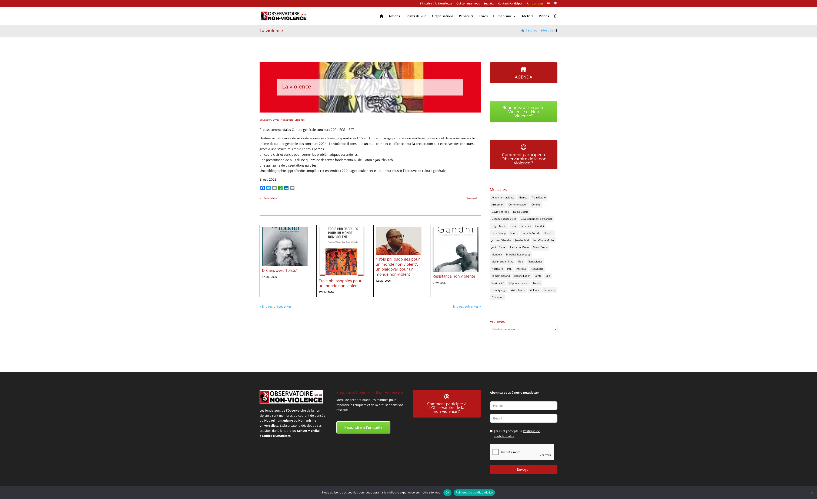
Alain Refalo (539, 197)
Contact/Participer (510, 3)
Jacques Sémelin (501, 240)
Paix (509, 269)
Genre (513, 233)
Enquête (489, 3)
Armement (497, 204)
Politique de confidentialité (474, 492)
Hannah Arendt (530, 233)
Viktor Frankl (518, 290)
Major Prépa (540, 247)
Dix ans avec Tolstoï (279, 270)
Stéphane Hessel (518, 283)
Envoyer (523, 469)
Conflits (535, 204)
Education (265, 119)
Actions (394, 16)
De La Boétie (520, 212)
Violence (300, 119)
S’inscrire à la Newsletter (436, 3)
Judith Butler (498, 247)
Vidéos (544, 16)
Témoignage (498, 290)
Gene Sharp (498, 233)
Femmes (526, 226)
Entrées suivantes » (467, 306)
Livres (483, 16)
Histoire (548, 233)
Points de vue (416, 16)
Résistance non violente (454, 276)
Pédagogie (287, 119)
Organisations (442, 16)
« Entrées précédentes (275, 306)
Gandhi (539, 226)
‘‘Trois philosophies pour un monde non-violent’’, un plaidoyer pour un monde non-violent (398, 267)
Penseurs (466, 16)
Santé (538, 276)
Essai (513, 226)
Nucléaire (497, 269)
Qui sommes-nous (468, 3)
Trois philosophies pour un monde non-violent (340, 283)
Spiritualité (497, 283)
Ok (447, 492)
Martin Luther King (502, 261)
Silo (548, 276)
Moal (521, 261)
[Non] (812, 492)
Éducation (497, 297)
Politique (521, 269)
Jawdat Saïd (522, 240)
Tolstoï (537, 283)
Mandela (496, 254)
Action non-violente (502, 197)
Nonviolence (535, 261)
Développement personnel (536, 219)
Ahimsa (522, 197)
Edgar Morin (498, 226)
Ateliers (527, 16)
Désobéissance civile (503, 219)
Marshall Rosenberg (518, 254)
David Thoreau (500, 212)
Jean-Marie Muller (543, 240)
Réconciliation (522, 276)
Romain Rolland (500, 276)
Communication (517, 204)
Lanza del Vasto (519, 247)
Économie (550, 290)
